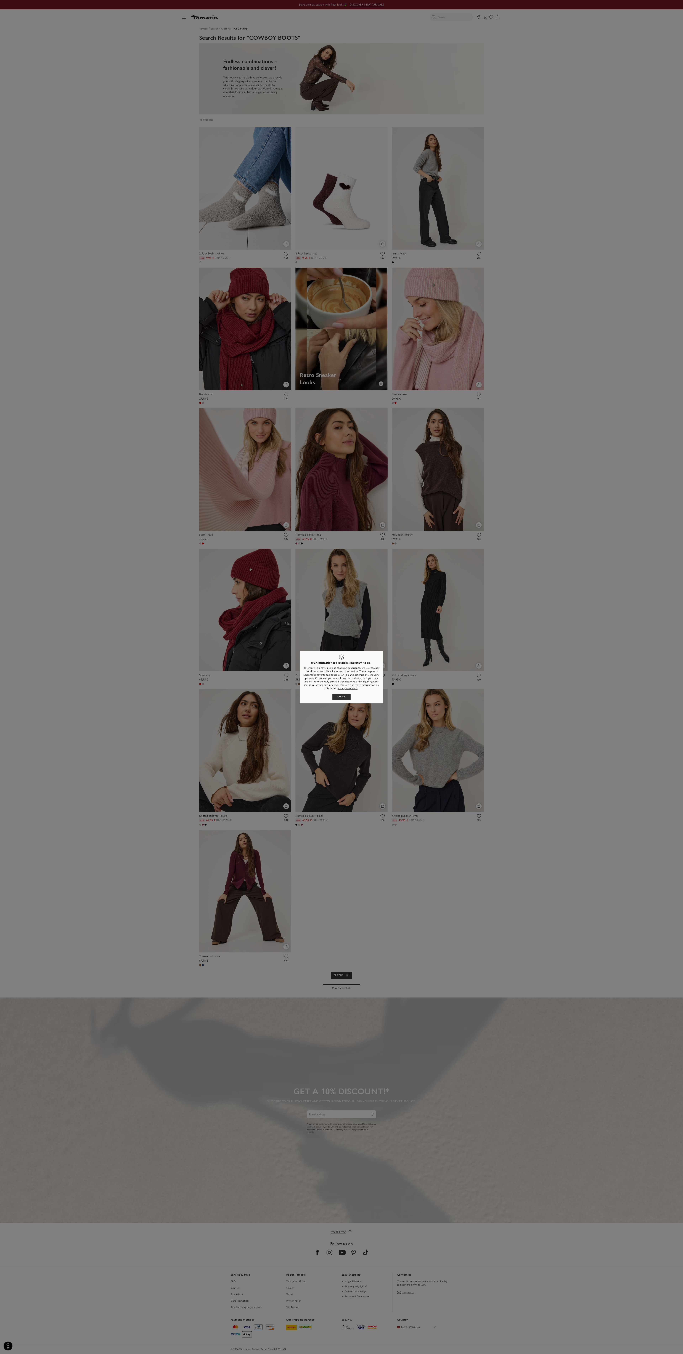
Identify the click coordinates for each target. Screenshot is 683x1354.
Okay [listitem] (341, 696)
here (352, 681)
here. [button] (337, 685)
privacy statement (347, 688)
